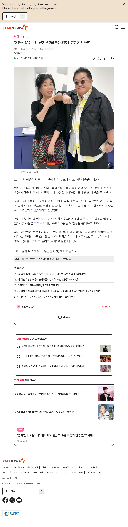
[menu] (123, 27)
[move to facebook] (5, 500)
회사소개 (5, 467)
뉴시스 (42, 472)
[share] (106, 58)
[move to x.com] (12, 500)
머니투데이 (25, 472)
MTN (34, 472)
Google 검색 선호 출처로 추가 (28, 58)
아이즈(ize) (90, 472)
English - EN (18, 16)
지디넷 (58, 472)
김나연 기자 (19, 52)
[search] (116, 27)
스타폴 (100, 472)
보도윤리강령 (92, 467)
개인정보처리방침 (18, 467)
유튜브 (38, 223)
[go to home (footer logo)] (14, 460)
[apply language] (22, 16)
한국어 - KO (17, 491)
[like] (93, 58)
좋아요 (66, 317)
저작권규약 (56, 467)
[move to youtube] (19, 500)
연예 (16, 36)
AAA (81, 472)
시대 (65, 472)
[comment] (99, 58)
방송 (25, 36)
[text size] (112, 58)
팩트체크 (81, 467)
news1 (50, 472)
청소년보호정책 (32, 467)
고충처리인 (45, 467)
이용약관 (66, 467)
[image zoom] (110, 165)
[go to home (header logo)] (15, 27)
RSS (73, 467)
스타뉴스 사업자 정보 (9, 478)
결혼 (82, 218)
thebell (73, 472)
